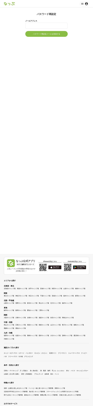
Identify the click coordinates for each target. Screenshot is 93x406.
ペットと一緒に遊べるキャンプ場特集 (41, 388)
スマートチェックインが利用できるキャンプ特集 (62, 391)
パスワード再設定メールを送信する (46, 34)
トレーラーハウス (74, 353)
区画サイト (53, 353)
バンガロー (29, 353)
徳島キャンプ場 (79, 325)
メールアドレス (31, 21)
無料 (48, 370)
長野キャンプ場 (21, 303)
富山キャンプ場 (44, 303)
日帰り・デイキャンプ (11, 370)
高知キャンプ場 (21, 328)
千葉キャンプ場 (45, 296)
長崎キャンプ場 (32, 335)
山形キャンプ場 (68, 288)
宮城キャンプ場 (45, 288)
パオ (5, 356)
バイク (73, 370)
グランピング (28, 356)
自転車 (47, 374)
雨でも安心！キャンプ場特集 (13, 395)
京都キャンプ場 (32, 317)
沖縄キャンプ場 (9, 339)
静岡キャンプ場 (21, 310)
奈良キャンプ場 (55, 317)
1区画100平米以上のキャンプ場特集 (16, 391)
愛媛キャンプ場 (9, 328)
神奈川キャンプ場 (21, 296)
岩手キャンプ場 (34, 288)
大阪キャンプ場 (9, 317)
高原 (44, 370)
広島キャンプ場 (21, 325)
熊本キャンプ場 (44, 335)
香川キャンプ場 (67, 325)
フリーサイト (62, 353)
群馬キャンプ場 (80, 296)
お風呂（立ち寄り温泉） (12, 374)
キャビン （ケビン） (41, 353)
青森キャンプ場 (22, 288)
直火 (51, 374)
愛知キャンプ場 (32, 310)
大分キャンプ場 (55, 335)
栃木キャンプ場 (68, 296)
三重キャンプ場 (44, 310)
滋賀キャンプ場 (44, 317)
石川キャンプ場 (55, 303)
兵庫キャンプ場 (21, 317)
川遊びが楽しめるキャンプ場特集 (70, 395)
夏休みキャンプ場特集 (31, 395)
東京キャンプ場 (9, 296)
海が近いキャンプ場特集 (37, 391)
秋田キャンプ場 (57, 288)
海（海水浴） (34, 370)
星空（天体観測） (27, 374)
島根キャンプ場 (44, 325)
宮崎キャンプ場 (67, 335)
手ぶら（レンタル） (58, 370)
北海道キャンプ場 (10, 288)
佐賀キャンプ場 (21, 335)
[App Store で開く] (54, 267)
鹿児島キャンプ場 (79, 335)
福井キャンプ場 (67, 303)
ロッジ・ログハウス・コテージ (14, 353)
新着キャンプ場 (60, 388)
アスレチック (38, 374)
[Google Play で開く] (79, 267)
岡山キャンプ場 (9, 325)
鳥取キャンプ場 (32, 325)
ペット (57, 374)
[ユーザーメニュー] (84, 3)
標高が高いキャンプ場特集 (49, 395)
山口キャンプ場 (55, 325)
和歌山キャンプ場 (68, 317)
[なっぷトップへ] (9, 3)
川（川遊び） (24, 370)
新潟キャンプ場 (32, 303)
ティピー (84, 353)
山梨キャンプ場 (9, 303)
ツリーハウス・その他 (15, 356)
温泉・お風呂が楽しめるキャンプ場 (15, 388)
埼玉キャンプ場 (34, 296)
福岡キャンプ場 (9, 335)
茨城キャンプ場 (57, 296)
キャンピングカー (82, 370)
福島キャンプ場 (80, 288)
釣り (67, 370)
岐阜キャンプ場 (9, 310)
